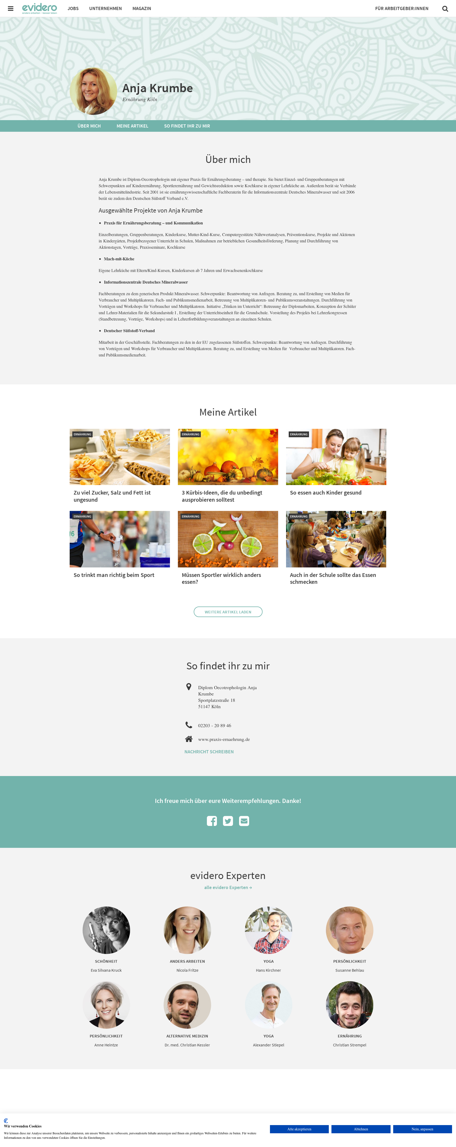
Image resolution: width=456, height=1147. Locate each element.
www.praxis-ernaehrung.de (224, 739)
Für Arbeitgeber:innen (402, 8)
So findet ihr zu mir (187, 126)
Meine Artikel (132, 126)
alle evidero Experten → (228, 887)
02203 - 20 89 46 (214, 725)
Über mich (89, 126)
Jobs (73, 8)
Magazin (141, 8)
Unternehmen (105, 8)
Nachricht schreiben (209, 752)
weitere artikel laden (228, 611)
